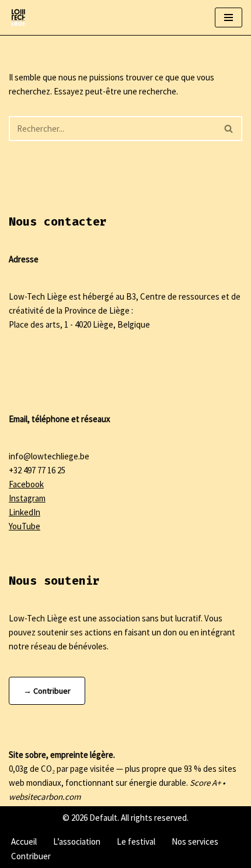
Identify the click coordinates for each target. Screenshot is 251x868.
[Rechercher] (229, 128)
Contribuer (31, 856)
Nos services (195, 841)
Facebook (26, 484)
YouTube (24, 526)
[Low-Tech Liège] (18, 17)
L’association (76, 841)
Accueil (24, 841)
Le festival (136, 841)
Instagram (27, 498)
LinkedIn (24, 512)
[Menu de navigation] (228, 17)
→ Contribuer (47, 691)
